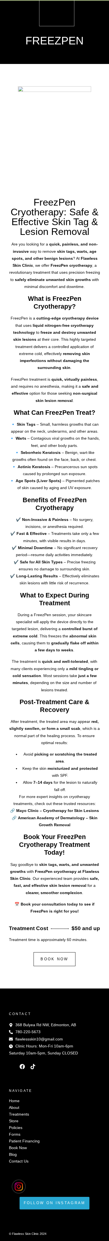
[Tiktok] (33, 1066)
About (14, 1107)
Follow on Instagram (55, 1203)
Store (13, 1121)
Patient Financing (24, 1141)
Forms (14, 1134)
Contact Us (19, 1161)
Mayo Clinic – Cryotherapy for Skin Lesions (57, 810)
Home (14, 1101)
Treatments (19, 1114)
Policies (15, 1127)
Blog (13, 1154)
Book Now (18, 1147)
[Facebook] (22, 1066)
